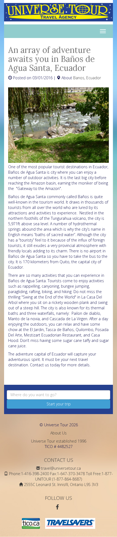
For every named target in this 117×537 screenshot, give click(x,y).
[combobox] (58, 394)
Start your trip (59, 403)
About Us (58, 433)
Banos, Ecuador (87, 77)
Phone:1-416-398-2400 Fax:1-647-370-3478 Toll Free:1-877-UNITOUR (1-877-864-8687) (61, 476)
